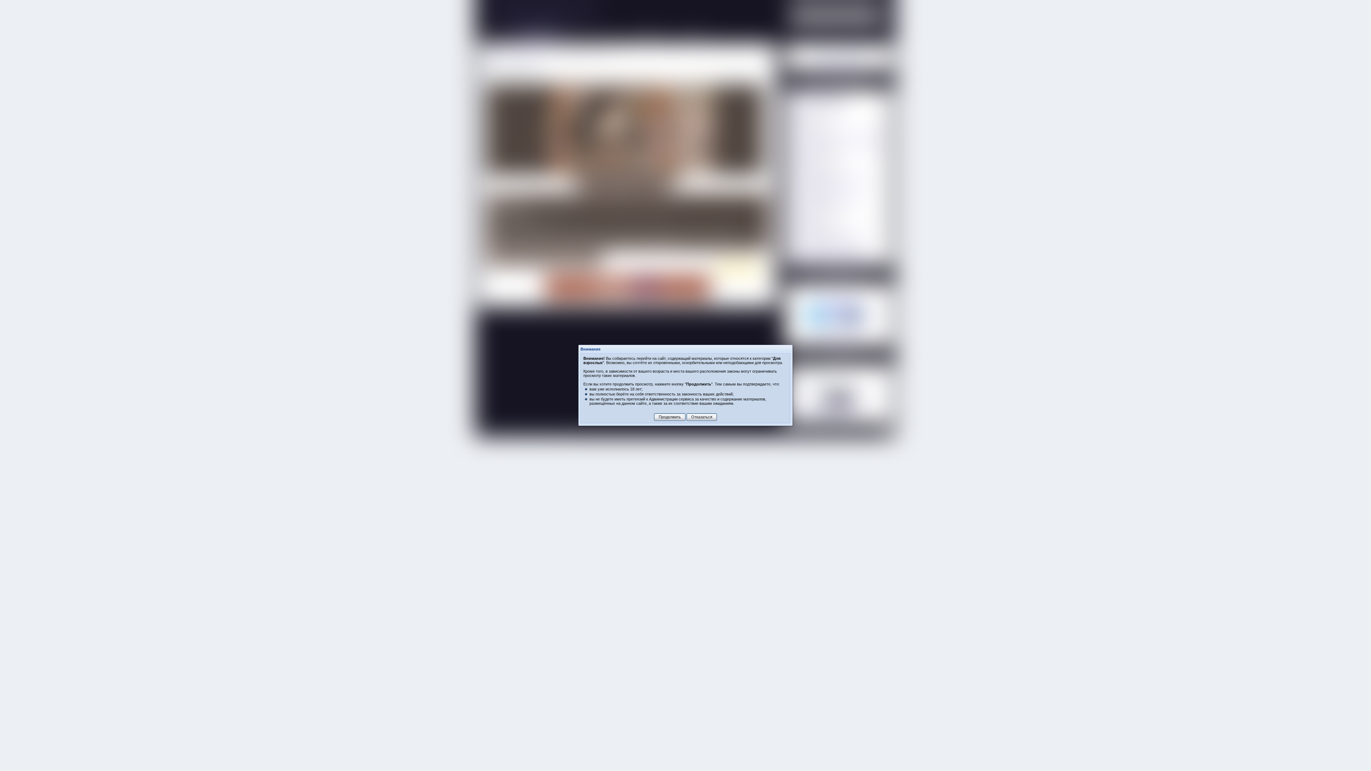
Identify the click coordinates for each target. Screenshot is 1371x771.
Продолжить (670, 417)
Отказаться (701, 417)
